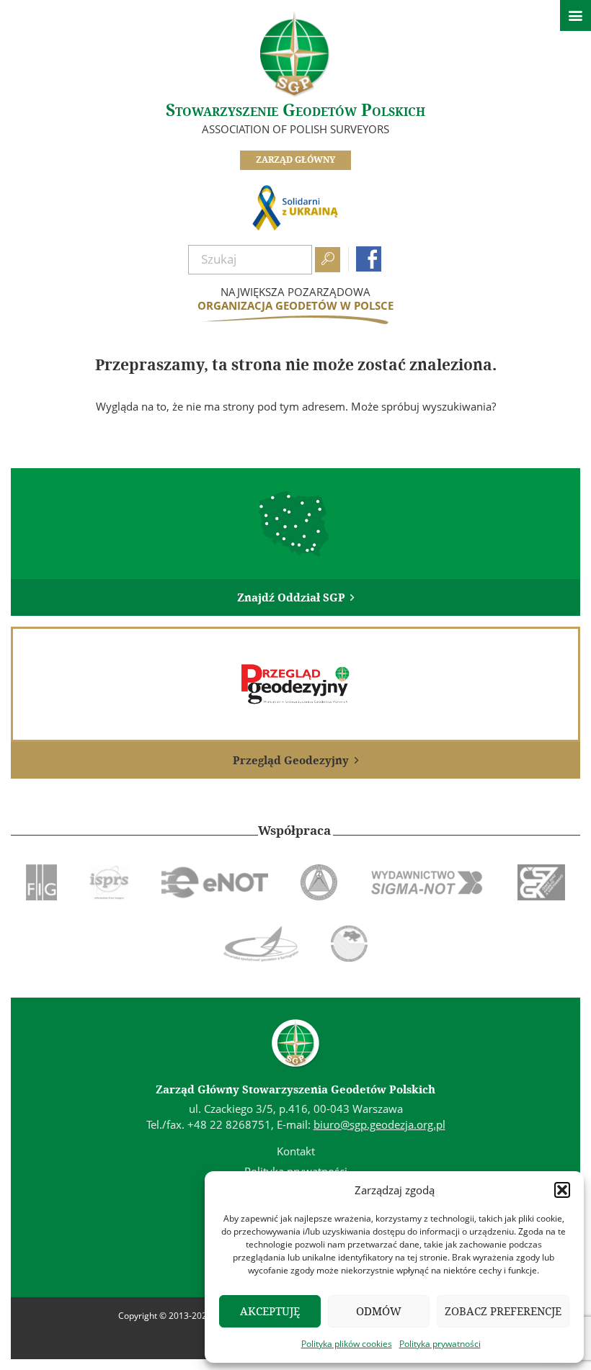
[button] (562, 1190)
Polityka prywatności (440, 1344)
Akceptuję (270, 1311)
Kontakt (296, 1151)
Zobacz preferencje (503, 1311)
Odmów (378, 1311)
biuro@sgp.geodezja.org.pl (379, 1124)
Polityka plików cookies (346, 1344)
